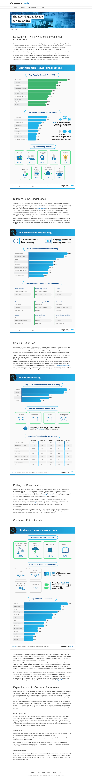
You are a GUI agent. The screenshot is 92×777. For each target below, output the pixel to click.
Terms (59, 772)
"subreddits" (34, 503)
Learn (48, 772)
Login (42, 7)
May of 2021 (60, 680)
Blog (16, 29)
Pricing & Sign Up (32, 7)
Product (22, 7)
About (38, 772)
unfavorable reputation (47, 494)
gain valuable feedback (63, 365)
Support (33, 772)
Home (15, 7)
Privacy (54, 772)
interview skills (41, 208)
